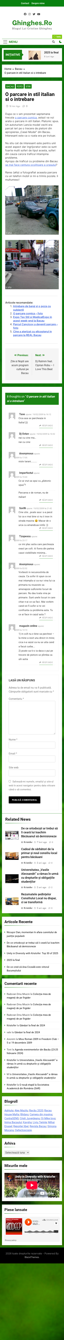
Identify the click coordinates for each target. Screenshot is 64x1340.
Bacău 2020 (36, 1110)
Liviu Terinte (40, 1122)
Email (13, 753)
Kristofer (28, 842)
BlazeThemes (32, 1257)
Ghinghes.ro (32, 23)
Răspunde (47, 425)
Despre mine (38, 3)
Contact (25, 3)
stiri (28, 86)
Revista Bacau (38, 1126)
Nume (13, 739)
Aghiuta (8, 1110)
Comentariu (16, 698)
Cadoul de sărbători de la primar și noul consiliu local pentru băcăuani (39, 853)
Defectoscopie (23, 1130)
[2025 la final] (35, 57)
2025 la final (51, 52)
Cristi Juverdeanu (30, 1118)
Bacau (10, 86)
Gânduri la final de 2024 (32, 1025)
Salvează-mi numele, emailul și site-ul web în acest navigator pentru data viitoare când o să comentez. (32, 785)
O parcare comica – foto (28, 313)
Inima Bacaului (13, 1122)
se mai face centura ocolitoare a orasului (30, 164)
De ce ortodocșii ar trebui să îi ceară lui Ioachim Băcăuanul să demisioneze (39, 832)
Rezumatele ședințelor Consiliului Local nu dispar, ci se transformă (38, 898)
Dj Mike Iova (48, 1118)
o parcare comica (26, 117)
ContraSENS (11, 1118)
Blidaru (24, 1114)
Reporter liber (21, 1126)
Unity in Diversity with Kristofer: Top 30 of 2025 (32, 953)
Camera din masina (41, 1114)
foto (20, 86)
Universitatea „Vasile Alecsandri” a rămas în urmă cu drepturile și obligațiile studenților (32, 1064)
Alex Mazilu (21, 1110)
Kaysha (27, 1122)
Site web (14, 767)
